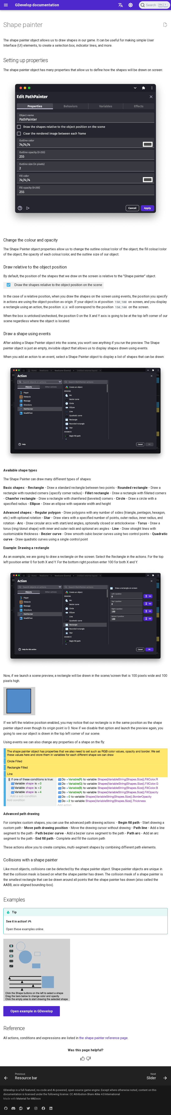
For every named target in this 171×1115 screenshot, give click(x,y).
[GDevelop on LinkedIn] (51, 1108)
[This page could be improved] (88, 1058)
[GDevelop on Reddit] (21, 1108)
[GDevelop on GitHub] (6, 1108)
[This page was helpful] (82, 1058)
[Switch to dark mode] (130, 5)
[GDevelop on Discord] (13, 1108)
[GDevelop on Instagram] (36, 1108)
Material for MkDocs (28, 1098)
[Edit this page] (165, 25)
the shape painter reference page (103, 1038)
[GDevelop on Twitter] (28, 1108)
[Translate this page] (120, 5)
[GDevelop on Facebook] (43, 1108)
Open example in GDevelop (31, 1011)
